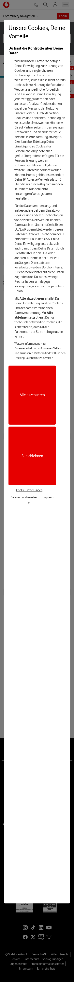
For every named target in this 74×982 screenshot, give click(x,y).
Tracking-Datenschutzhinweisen (33, 358)
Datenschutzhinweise (24, 497)
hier (30, 99)
